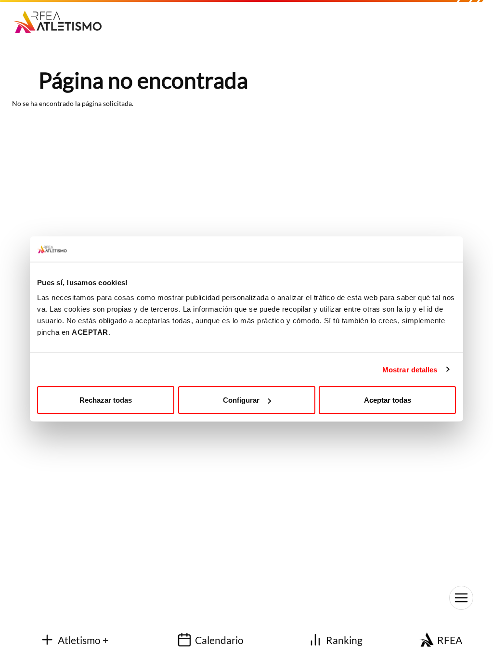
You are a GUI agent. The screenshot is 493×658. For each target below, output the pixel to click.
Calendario (219, 640)
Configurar (241, 400)
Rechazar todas (105, 400)
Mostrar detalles (410, 369)
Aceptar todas (387, 400)
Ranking (344, 640)
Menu (461, 598)
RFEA (449, 640)
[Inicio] (60, 18)
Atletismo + (83, 640)
